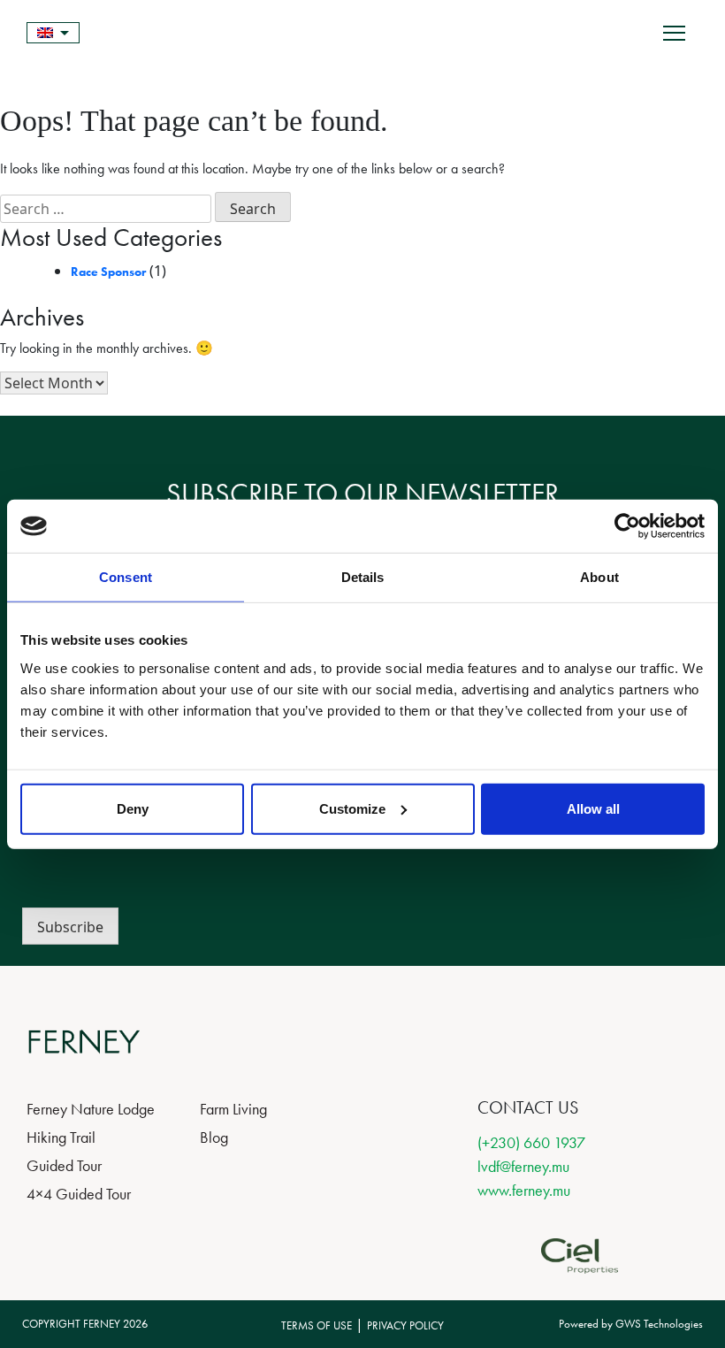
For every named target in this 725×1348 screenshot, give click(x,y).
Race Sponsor (108, 272)
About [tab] (599, 577)
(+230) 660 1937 (531, 1142)
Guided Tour (64, 1165)
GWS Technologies (659, 1323)
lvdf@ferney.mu (523, 1166)
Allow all (593, 808)
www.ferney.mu (523, 1190)
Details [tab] (363, 577)
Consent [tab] (125, 577)
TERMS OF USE (316, 1325)
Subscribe (70, 927)
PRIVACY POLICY (405, 1325)
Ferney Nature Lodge (91, 1109)
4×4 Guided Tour (79, 1193)
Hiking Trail (61, 1137)
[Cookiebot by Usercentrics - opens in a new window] (627, 526)
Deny (133, 808)
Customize (352, 808)
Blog (214, 1137)
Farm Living (233, 1109)
